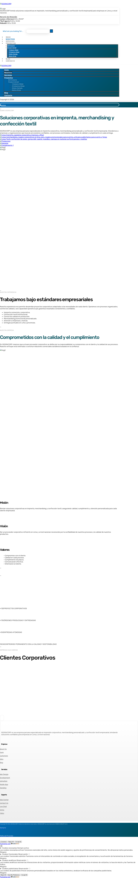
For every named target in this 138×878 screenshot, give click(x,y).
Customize (4, 841)
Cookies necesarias (9, 848)
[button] (1, 15)
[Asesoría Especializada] (4, 143)
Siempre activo (23, 848)
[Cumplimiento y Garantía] (7, 145)
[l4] (13, 714)
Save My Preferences (14, 875)
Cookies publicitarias (10, 869)
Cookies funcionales (10, 854)
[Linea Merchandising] (53, 137)
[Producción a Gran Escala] (5, 141)
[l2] (13, 689)
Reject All (11, 841)
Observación (23, 854)
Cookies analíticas (9, 860)
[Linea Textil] (43, 139)
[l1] (13, 676)
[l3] (13, 701)
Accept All (18, 841)
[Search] (51, 31)
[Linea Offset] (22, 135)
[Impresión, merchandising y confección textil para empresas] (5, 4)
